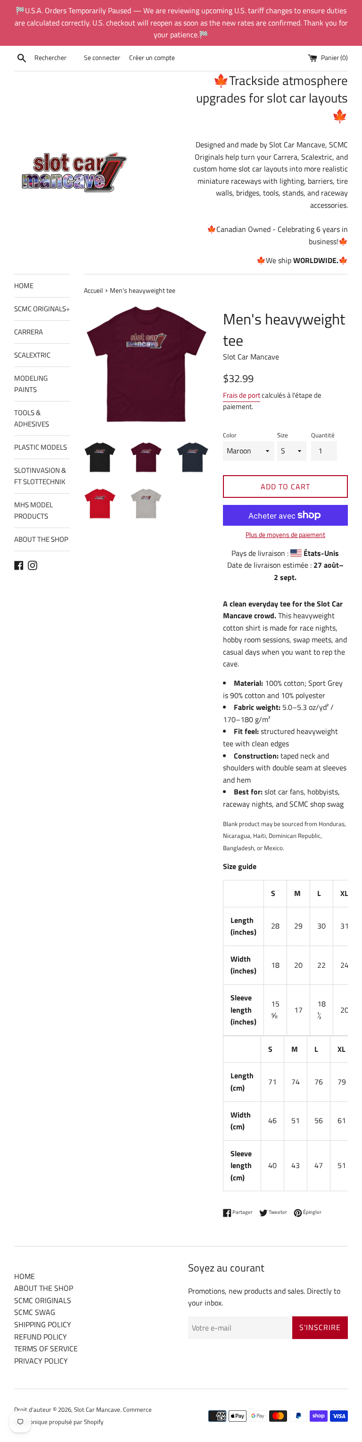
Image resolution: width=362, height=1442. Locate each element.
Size (282, 435)
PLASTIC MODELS (40, 447)
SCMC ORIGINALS (42, 308)
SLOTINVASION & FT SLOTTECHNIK (40, 476)
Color (230, 435)
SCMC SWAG (34, 1312)
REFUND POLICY (40, 1336)
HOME (23, 285)
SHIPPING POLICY (42, 1324)
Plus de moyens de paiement (285, 534)
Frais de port (241, 395)
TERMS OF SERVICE (46, 1348)
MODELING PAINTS (31, 384)
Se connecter (102, 57)
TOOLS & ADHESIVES (31, 418)
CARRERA (28, 331)
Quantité (323, 435)
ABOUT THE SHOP (41, 539)
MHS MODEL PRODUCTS (33, 510)
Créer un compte (152, 57)
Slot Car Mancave (97, 1409)
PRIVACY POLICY (41, 1360)
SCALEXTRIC (32, 355)
